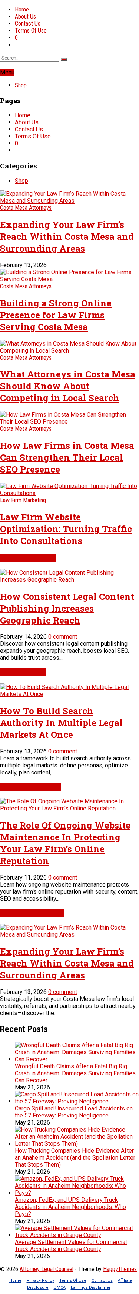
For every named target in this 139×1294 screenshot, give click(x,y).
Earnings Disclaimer (90, 1287)
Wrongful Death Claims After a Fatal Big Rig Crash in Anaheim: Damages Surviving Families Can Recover (75, 1073)
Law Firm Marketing (23, 500)
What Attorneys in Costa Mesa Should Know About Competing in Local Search (67, 386)
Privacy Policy (40, 1280)
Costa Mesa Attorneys (26, 207)
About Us (25, 16)
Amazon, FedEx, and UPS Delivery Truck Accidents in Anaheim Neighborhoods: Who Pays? (70, 1206)
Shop (21, 85)
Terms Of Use (31, 30)
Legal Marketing (23, 672)
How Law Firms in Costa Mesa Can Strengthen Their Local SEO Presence (67, 457)
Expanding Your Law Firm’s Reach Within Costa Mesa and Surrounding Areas (67, 236)
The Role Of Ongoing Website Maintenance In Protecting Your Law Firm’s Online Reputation (65, 843)
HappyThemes (120, 1269)
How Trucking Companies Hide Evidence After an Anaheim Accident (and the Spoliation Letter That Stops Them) (75, 1157)
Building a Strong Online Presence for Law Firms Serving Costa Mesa (56, 315)
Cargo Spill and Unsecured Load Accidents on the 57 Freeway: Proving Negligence (74, 1112)
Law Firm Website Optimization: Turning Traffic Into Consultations (66, 529)
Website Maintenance (30, 787)
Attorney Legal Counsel (46, 1269)
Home (22, 9)
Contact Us (27, 23)
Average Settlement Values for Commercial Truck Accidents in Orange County (71, 1245)
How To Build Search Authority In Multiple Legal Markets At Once (61, 722)
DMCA (60, 1287)
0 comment (62, 636)
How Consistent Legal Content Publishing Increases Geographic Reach (67, 608)
